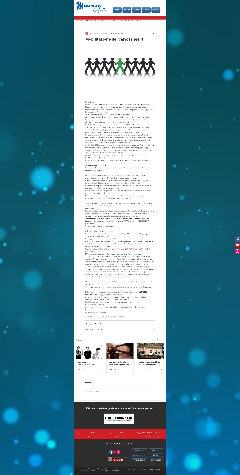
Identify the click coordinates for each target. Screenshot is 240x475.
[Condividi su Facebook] (86, 323)
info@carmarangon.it (120, 437)
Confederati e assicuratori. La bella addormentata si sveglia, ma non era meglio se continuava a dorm (88, 363)
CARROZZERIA (90, 317)
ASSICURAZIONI (91, 20)
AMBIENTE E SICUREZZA (107, 20)
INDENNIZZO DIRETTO (117, 317)
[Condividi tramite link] (100, 323)
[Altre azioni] (153, 33)
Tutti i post (79, 20)
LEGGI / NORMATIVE (102, 317)
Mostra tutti (160, 340)
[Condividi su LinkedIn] (95, 323)
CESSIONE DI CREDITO (125, 20)
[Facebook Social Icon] (237, 239)
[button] (162, 20)
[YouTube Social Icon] (237, 245)
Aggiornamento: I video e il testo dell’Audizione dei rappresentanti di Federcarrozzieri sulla (150, 363)
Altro (137, 20)
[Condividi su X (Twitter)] (91, 323)
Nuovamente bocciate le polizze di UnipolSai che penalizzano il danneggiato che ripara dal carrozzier (119, 363)
